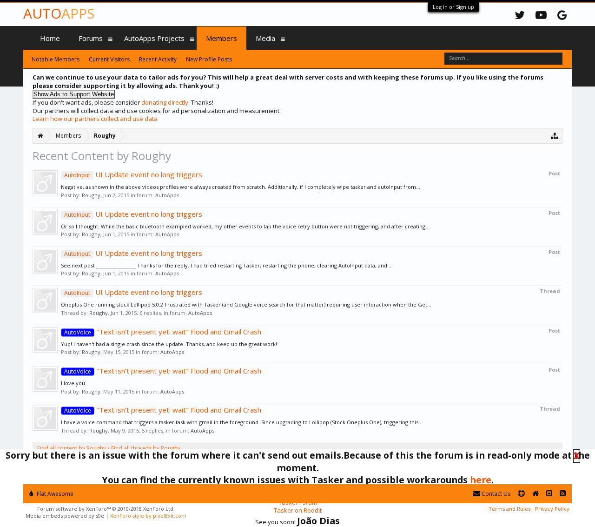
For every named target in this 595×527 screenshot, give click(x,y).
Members (221, 38)
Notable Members (55, 59)
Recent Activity (158, 59)
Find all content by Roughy (71, 448)
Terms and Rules (509, 508)
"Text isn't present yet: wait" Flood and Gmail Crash (162, 331)
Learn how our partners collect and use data (95, 118)
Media (265, 38)
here (480, 480)
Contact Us (495, 494)
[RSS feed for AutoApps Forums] (562, 493)
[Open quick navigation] (555, 135)
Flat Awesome (54, 494)
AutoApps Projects (154, 38)
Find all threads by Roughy (145, 448)
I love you (73, 383)
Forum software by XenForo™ (106, 508)
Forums (91, 38)
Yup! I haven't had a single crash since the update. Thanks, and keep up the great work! (169, 343)
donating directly (164, 102)
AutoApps (167, 195)
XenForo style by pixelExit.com (148, 515)
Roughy (91, 195)
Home (50, 38)
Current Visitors (109, 59)
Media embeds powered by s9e (65, 515)
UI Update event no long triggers (133, 174)
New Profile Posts (209, 59)
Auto (58, 13)
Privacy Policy (552, 508)
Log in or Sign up (453, 6)
